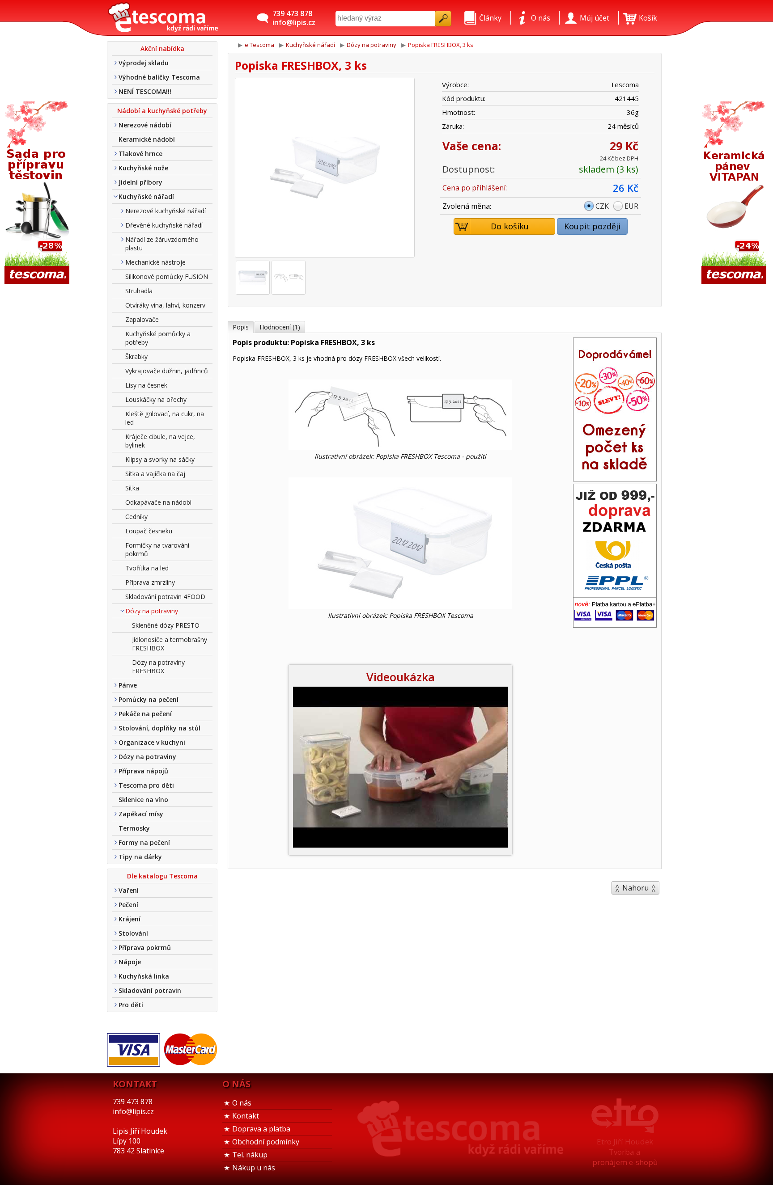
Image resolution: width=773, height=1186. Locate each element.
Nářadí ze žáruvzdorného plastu (162, 243)
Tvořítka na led (147, 568)
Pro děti (131, 1004)
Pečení (128, 904)
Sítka (132, 488)
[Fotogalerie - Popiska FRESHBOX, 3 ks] (253, 278)
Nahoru (635, 888)
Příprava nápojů (143, 771)
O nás (241, 1103)
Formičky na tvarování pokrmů (157, 549)
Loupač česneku (148, 531)
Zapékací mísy (141, 814)
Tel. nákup (250, 1155)
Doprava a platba (261, 1129)
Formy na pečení (144, 842)
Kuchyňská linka (144, 976)
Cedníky (136, 516)
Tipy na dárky (140, 857)
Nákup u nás (253, 1168)
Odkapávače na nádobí (158, 502)
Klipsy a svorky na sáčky (160, 459)
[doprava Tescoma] (614, 624)
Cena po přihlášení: (474, 188)
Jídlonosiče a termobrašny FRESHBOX (169, 643)
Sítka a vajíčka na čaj (155, 473)
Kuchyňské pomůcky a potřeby (158, 337)
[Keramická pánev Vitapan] (735, 193)
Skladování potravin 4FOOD (165, 596)
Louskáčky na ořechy (156, 399)
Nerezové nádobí (145, 125)
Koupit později (592, 226)
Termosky (134, 828)
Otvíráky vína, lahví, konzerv (165, 305)
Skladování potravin (150, 990)
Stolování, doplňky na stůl (159, 728)
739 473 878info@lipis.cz (293, 18)
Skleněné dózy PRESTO (166, 625)
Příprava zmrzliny (150, 582)
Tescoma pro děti (146, 785)
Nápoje (130, 962)
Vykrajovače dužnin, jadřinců (166, 371)
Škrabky (136, 356)
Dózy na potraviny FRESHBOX (158, 666)
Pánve (128, 685)
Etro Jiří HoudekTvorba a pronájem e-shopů (625, 1151)
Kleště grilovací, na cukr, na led (164, 417)
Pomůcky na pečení (148, 699)
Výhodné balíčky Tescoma (159, 77)
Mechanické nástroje (155, 262)
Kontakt (245, 1116)
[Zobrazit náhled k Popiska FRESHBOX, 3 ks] (325, 169)
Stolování (133, 933)
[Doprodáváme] (614, 478)
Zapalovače (142, 319)
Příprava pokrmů (145, 947)
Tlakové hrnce (140, 153)
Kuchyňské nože (143, 168)
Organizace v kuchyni (152, 742)
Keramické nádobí (147, 139)
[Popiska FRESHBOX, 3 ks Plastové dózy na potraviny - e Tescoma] (163, 18)
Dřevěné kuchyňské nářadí (164, 225)
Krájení (129, 919)
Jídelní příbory (140, 182)
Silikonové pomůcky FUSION (166, 276)
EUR (631, 206)
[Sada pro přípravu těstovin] (38, 193)
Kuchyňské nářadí (146, 196)
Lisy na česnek (146, 385)
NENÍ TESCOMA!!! (145, 91)
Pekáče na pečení (145, 713)
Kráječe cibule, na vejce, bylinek (160, 440)
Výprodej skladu (144, 63)
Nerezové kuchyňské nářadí (165, 211)
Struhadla (139, 291)
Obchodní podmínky (265, 1142)
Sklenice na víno (143, 799)
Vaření (129, 890)
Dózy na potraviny (151, 611)
